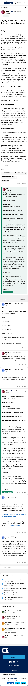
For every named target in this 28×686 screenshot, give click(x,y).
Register (19, 2)
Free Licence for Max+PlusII (11, 593)
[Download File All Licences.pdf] (25, 173)
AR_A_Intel (8, 303)
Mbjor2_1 (8, 11)
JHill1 (11, 599)
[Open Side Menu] (2, 3)
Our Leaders (14, 670)
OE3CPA (14, 594)
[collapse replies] (14, 302)
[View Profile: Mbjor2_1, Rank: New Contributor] (3, 12)
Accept (23, 683)
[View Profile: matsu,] (3, 637)
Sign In (24, 2)
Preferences (10, 683)
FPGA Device (5, 7)
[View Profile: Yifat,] (3, 617)
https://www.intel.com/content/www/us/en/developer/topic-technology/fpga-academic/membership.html (14, 516)
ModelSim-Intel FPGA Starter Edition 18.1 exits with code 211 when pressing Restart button (15, 636)
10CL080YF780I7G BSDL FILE (13, 616)
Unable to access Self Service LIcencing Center (14, 588)
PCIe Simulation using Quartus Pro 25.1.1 (14, 628)
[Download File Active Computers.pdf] (15, 177)
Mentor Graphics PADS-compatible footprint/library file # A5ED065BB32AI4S (14, 622)
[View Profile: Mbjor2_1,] (4, 189)
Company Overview (14, 665)
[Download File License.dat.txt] (12, 173)
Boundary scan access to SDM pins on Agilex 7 (15, 611)
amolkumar (15, 624)
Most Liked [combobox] (23, 299)
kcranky (12, 590)
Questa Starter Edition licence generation (15, 579)
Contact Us (14, 657)
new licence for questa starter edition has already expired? (15, 597)
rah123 (14, 612)
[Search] (15, 3)
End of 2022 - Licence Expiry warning (14, 583)
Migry (12, 585)
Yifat (13, 618)
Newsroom (14, 667)
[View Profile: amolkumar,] (3, 623)
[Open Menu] (26, 7)
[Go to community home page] (8, 2)
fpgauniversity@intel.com (13, 525)
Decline (17, 683)
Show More (14, 642)
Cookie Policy (13, 678)
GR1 (12, 581)
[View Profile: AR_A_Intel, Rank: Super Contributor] (3, 304)
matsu (12, 637)
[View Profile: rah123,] (3, 612)
